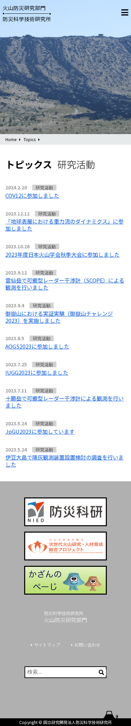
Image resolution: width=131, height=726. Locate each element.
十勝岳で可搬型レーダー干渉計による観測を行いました (64, 401)
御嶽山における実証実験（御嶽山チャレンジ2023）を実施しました (59, 316)
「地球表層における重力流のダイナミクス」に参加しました (64, 224)
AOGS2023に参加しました (37, 346)
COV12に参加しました (32, 195)
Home (10, 139)
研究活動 (44, 187)
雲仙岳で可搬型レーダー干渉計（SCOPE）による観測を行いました (64, 283)
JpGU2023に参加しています (40, 431)
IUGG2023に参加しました (36, 372)
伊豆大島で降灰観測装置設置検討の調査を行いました (64, 460)
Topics (30, 139)
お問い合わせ (87, 645)
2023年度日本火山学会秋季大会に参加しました (62, 254)
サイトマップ (47, 645)
